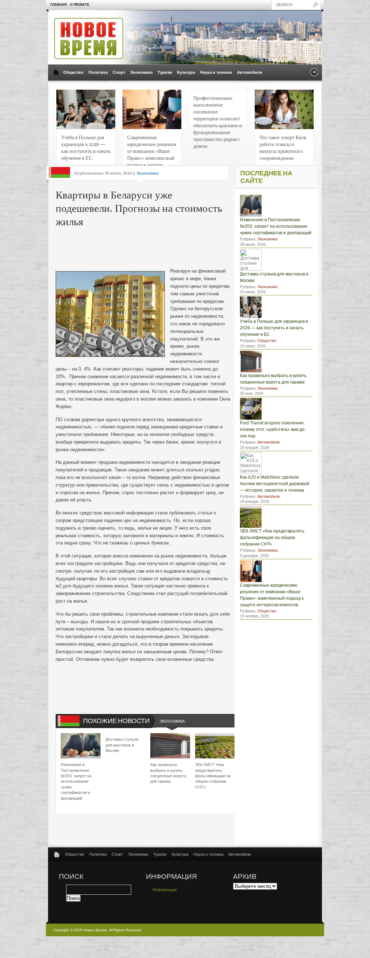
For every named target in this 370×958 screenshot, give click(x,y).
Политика (98, 72)
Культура (186, 72)
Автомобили (249, 72)
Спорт (119, 72)
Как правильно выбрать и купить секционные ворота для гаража (168, 772)
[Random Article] (314, 74)
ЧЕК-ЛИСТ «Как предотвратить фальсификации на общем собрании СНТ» (213, 775)
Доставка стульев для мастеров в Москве (122, 745)
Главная (58, 5)
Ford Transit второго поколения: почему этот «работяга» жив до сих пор (272, 429)
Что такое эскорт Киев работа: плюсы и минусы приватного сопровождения (282, 147)
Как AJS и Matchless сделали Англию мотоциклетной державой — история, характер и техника (274, 484)
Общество (73, 72)
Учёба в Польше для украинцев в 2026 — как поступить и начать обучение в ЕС (86, 147)
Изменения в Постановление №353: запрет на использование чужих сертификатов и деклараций (76, 781)
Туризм (165, 72)
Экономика (141, 72)
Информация (164, 890)
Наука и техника (216, 72)
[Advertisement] (165, 246)
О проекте (79, 5)
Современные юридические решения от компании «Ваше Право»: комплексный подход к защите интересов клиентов (151, 149)
